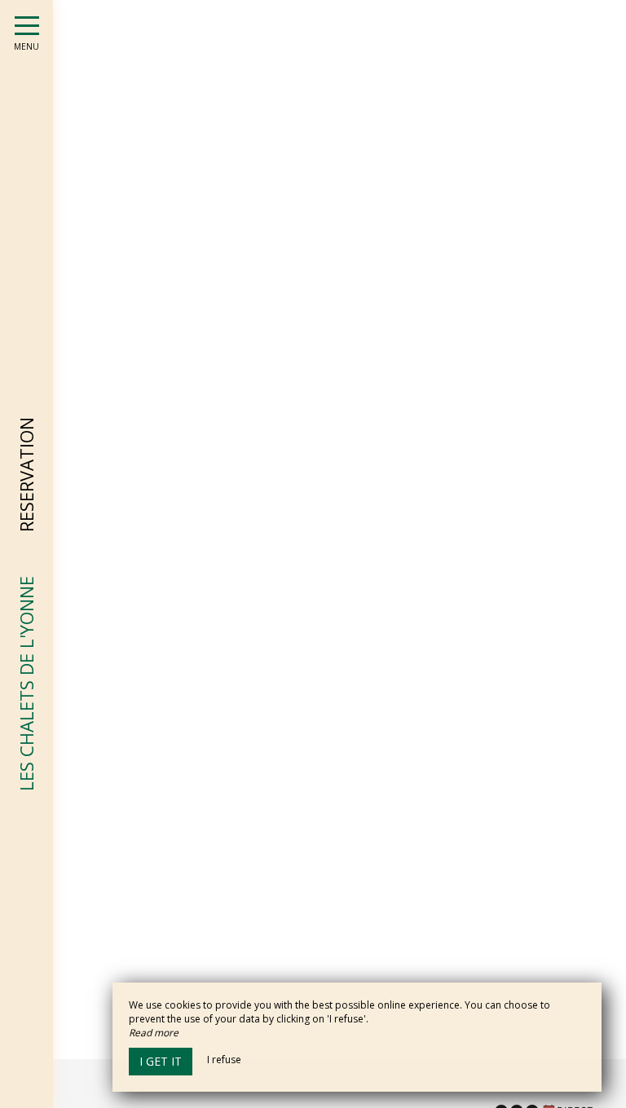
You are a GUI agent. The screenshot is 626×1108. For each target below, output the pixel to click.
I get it (160, 1061)
